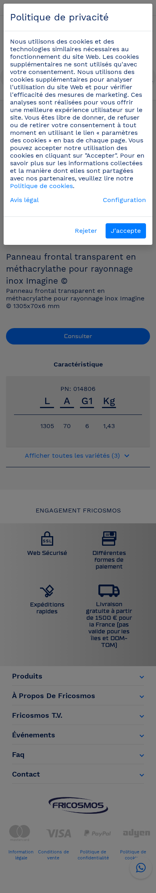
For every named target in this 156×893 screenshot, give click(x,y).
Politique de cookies (41, 186)
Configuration (124, 200)
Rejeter (86, 230)
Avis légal (24, 200)
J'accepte (126, 230)
